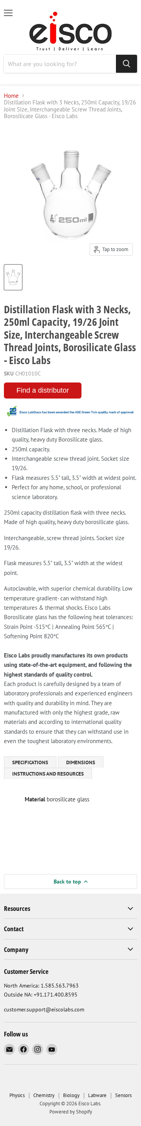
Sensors (123, 1095)
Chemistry (43, 1095)
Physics (17, 1095)
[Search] (126, 64)
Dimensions (80, 762)
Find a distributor (42, 390)
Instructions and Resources (48, 773)
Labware (97, 1095)
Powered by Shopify (70, 1111)
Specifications (30, 762)
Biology (71, 1095)
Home (11, 95)
